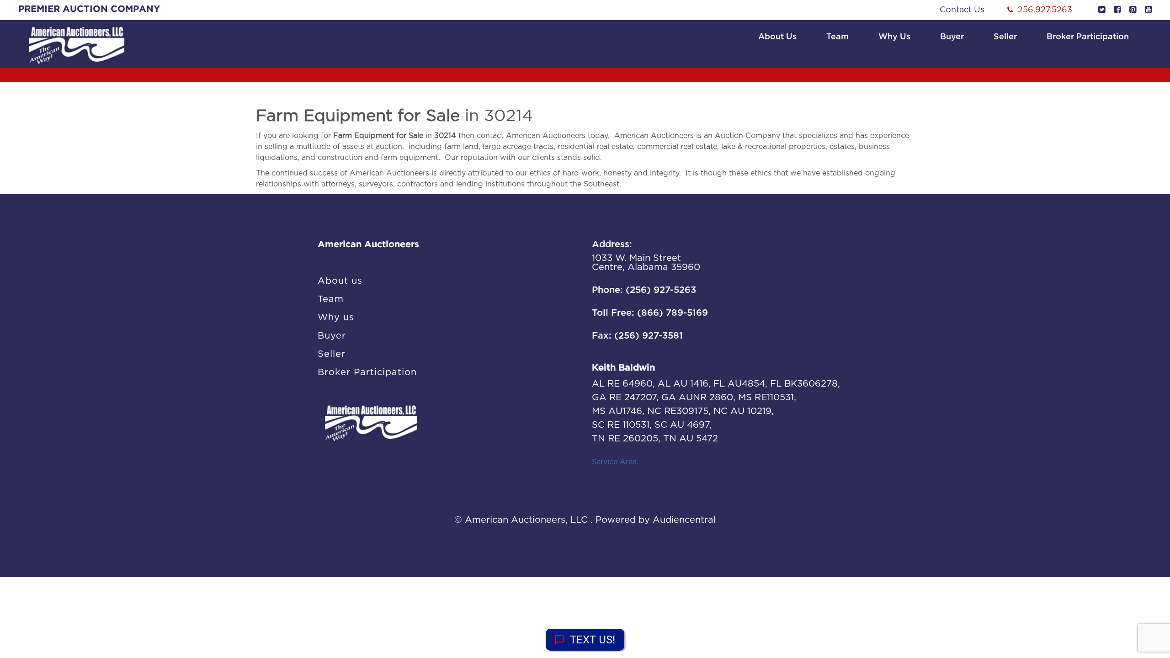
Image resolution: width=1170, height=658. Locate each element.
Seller (1005, 37)
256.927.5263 (1045, 10)
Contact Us (962, 10)
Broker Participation (1088, 37)
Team (837, 37)
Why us (894, 37)
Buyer (952, 37)
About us (777, 37)
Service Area (614, 462)
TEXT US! (592, 639)
